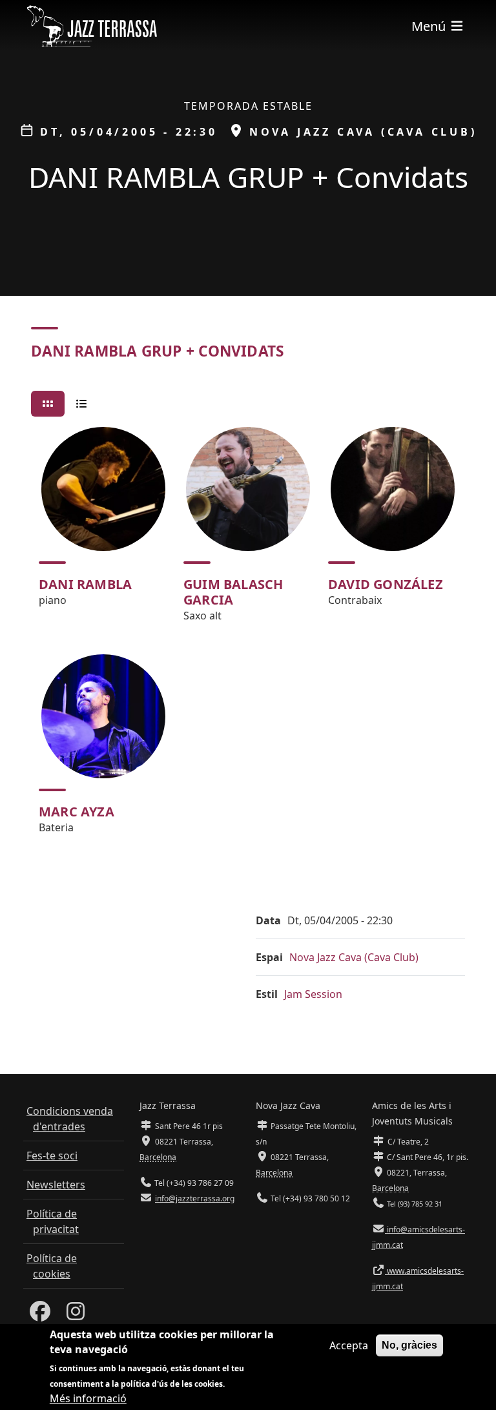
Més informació (88, 1398)
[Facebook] (40, 1315)
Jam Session (313, 994)
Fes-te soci (52, 1155)
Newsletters (55, 1184)
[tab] (48, 404)
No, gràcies (409, 1345)
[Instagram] (75, 1315)
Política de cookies (51, 1266)
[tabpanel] (248, 636)
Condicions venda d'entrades (69, 1119)
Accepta (348, 1345)
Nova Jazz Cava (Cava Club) (353, 957)
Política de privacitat (52, 1221)
